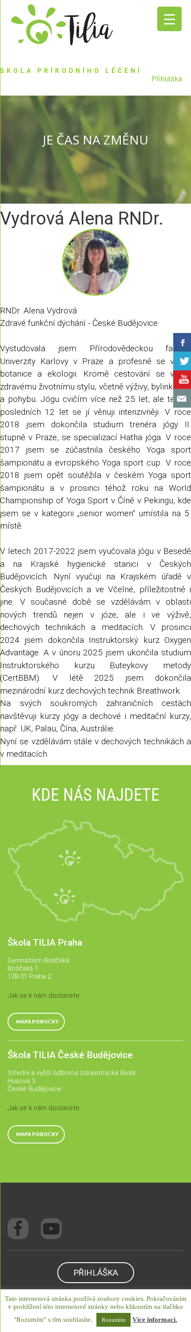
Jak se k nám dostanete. (44, 995)
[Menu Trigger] (169, 19)
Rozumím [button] (113, 1319)
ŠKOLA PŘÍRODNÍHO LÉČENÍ (71, 70)
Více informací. (154, 1319)
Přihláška (167, 78)
